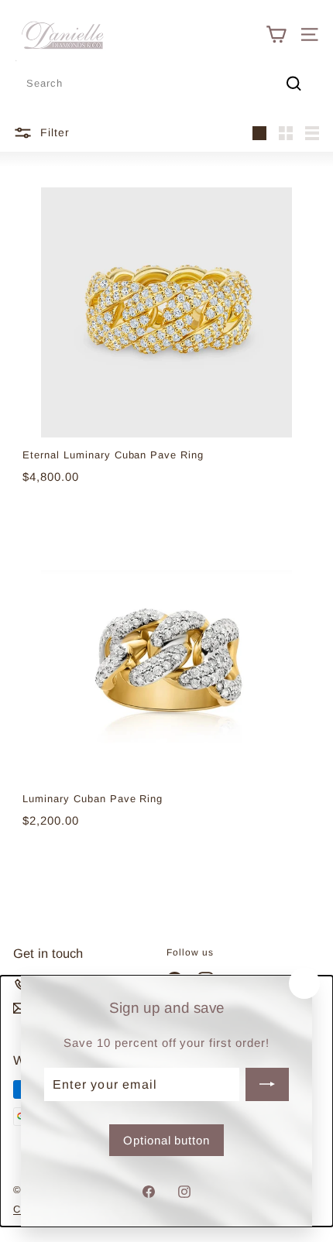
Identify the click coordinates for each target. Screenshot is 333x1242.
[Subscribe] (267, 1084)
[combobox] (166, 84)
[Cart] (276, 34)
